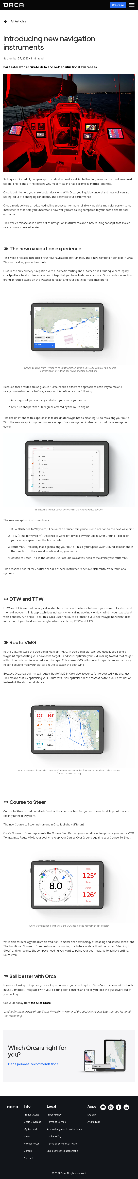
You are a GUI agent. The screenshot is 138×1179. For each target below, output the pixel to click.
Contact (28, 1158)
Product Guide (31, 1114)
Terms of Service (56, 1122)
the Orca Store (41, 1002)
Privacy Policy (54, 1114)
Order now (118, 5)
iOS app (92, 1114)
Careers (28, 1151)
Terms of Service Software (62, 1143)
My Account (30, 1129)
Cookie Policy (54, 1136)
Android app (94, 1122)
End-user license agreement (62, 1151)
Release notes (31, 1143)
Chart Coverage (32, 1122)
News (27, 1136)
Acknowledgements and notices (64, 1129)
